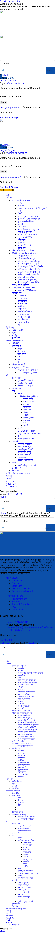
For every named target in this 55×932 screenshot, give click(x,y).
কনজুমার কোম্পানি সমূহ (20, 367)
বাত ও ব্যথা (22, 226)
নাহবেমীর (26, 420)
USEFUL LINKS (14, 596)
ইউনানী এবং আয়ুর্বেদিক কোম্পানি (24, 253)
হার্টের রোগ (21, 242)
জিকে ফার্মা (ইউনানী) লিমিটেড (29, 264)
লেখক (14, 462)
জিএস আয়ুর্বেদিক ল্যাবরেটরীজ (28, 282)
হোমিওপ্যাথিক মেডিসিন (20, 285)
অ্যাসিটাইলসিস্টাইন (25, 311)
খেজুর (20, 348)
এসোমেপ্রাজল (23, 298)
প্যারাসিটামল (22, 303)
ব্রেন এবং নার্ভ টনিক (25, 237)
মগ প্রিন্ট (15, 335)
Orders (15, 583)
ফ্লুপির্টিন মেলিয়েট (24, 317)
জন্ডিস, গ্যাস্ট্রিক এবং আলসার (29, 218)
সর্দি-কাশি (21, 224)
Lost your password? (11, 107)
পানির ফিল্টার (16, 343)
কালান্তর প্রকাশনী (24, 454)
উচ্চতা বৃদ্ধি (22, 248)
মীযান (25, 423)
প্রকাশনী (15, 441)
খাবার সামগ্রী (16, 346)
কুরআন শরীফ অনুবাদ (25, 385)
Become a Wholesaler (23, 591)
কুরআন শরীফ (16, 377)
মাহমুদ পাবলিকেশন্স (24, 446)
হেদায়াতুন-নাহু (28, 417)
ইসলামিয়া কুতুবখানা (25, 444)
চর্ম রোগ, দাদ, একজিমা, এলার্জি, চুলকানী (32, 208)
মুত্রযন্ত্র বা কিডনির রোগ (26, 221)
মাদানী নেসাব (28, 399)
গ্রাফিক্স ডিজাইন (18, 330)
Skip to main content (10, 1)
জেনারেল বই (16, 388)
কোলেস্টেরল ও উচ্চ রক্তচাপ (28, 229)
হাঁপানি (20, 213)
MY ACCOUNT (14, 578)
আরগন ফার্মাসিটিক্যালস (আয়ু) (29, 261)
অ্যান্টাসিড (21, 306)
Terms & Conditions (22, 604)
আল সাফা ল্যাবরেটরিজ (26, 277)
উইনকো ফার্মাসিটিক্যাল (26, 256)
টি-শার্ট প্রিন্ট (16, 338)
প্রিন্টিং (14, 332)
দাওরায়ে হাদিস (28, 401)
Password (11, 96)
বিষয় (13, 391)
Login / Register (12, 924)
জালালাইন (27, 407)
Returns (16, 601)
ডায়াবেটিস (21, 203)
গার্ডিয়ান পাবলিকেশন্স (25, 460)
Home (3, 513)
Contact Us (17, 609)
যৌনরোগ (21, 205)
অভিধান (20, 393)
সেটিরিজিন (21, 324)
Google (15, 117)
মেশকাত (26, 404)
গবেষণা (20, 436)
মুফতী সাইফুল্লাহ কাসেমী (27, 465)
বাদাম (19, 356)
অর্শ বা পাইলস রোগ (25, 245)
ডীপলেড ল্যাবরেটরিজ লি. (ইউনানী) (30, 266)
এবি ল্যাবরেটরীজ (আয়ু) (26, 258)
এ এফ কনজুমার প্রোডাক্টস (27, 372)
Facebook (5, 117)
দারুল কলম (22, 457)
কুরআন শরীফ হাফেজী (25, 380)
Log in (3, 102)
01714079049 (15, 494)
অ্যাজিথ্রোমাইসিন (24, 309)
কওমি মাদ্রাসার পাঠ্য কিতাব (28, 396)
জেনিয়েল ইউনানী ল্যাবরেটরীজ (29, 274)
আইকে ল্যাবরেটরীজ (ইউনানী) (29, 269)
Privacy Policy (19, 599)
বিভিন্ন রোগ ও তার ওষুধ (21, 200)
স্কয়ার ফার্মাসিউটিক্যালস (27, 290)
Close (2, 931)
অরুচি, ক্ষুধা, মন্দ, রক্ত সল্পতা (28, 216)
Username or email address (20, 88)
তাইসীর (26, 425)
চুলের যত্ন (21, 240)
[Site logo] (18, 34)
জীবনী (20, 428)
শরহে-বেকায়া (28, 409)
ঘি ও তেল (21, 351)
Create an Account (17, 83)
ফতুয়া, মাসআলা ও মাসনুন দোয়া (29, 433)
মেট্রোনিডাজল (23, 319)
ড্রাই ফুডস (22, 354)
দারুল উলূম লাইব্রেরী (25, 449)
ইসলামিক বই (16, 468)
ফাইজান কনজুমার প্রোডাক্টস (28, 370)
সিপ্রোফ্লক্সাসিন (23, 322)
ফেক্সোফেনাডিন (23, 314)
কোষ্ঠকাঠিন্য (22, 211)
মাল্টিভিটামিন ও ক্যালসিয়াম (27, 234)
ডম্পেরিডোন (22, 301)
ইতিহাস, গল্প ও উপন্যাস (26, 430)
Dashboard (17, 580)
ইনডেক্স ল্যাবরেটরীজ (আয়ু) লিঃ (29, 271)
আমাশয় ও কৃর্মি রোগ (25, 232)
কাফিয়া (26, 415)
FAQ (14, 607)
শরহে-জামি (27, 412)
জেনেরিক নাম (16, 293)
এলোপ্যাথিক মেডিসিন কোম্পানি (23, 287)
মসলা (19, 362)
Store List (17, 586)
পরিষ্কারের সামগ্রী (18, 364)
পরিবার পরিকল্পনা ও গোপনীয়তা (23, 250)
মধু (19, 359)
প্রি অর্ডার (15, 470)
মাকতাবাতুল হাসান (24, 452)
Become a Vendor (21, 588)
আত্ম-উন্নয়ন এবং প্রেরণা (27, 438)
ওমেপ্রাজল (22, 295)
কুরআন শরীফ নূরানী (25, 383)
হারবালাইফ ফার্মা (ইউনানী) (27, 279)
